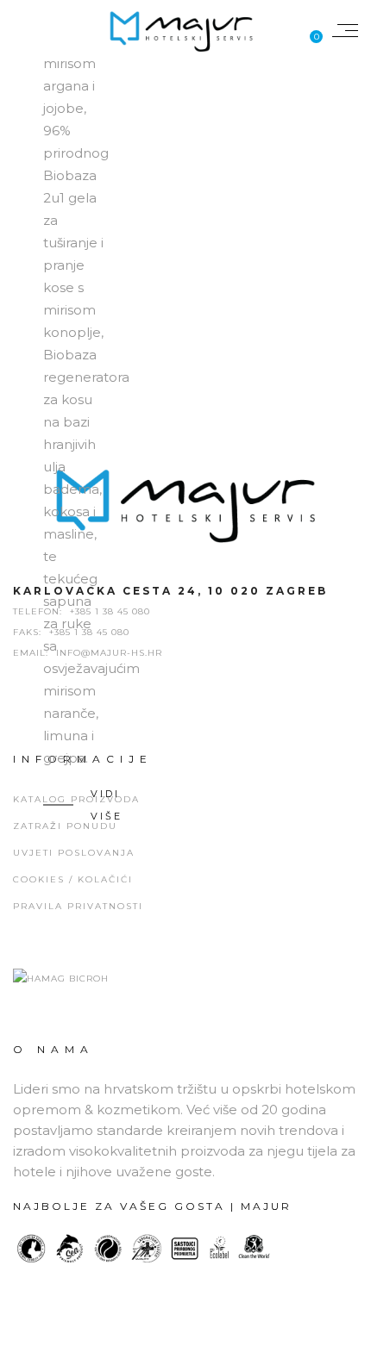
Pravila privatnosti (78, 906)
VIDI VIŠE (107, 805)
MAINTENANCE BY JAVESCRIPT (185, 1341)
